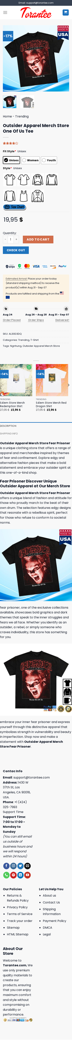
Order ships (36, 320)
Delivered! (62, 320)
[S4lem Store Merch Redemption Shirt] (16, 380)
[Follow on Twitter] (20, 866)
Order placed (12, 320)
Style (7, 168)
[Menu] (5, 12)
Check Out (16, 250)
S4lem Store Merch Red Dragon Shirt (51, 404)
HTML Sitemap (17, 934)
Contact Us (51, 902)
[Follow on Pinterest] (13, 875)
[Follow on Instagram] (13, 866)
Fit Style (9, 151)
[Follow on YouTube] (27, 875)
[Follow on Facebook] (6, 866)
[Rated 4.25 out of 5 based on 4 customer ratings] (36, 143)
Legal (47, 934)
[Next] (63, 58)
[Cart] (66, 12)
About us (49, 895)
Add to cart (38, 239)
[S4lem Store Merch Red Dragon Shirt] (52, 380)
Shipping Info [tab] (9, 433)
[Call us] (6, 875)
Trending (22, 116)
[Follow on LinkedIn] (20, 875)
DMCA (47, 927)
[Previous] (9, 58)
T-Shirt (35, 340)
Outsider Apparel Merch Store (41, 346)
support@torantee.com (31, 777)
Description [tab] (8, 426)
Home (7, 116)
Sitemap (13, 927)
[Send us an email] (27, 866)
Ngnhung (16, 346)
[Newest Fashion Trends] (36, 12)
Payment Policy (54, 921)
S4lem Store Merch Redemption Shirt (12, 404)
